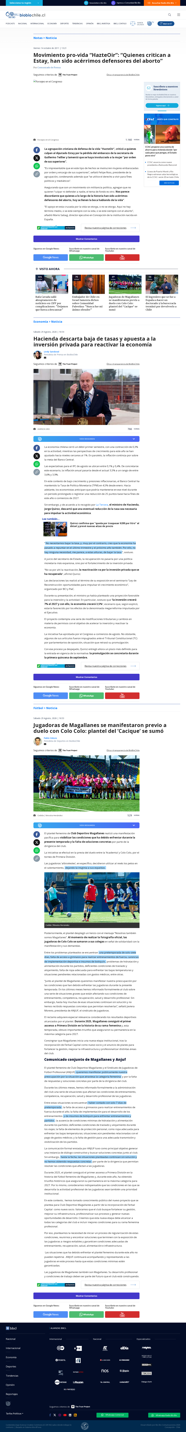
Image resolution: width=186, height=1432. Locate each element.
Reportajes (12, 1394)
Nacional (22, 23)
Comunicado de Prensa (49, 67)
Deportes (64, 23)
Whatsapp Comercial (114, 1414)
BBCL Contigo (120, 23)
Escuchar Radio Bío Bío (163, 3)
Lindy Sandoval (51, 351)
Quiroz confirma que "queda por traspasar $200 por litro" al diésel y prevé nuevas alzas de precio (104, 525)
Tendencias (77, 23)
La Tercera (102, 504)
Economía (52, 23)
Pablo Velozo (50, 738)
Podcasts (10, 23)
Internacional (37, 23)
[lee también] (56, 529)
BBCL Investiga (103, 23)
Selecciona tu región (20, 2)
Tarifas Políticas (14, 1413)
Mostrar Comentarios (86, 239)
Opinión (89, 23)
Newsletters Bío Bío (98, 3)
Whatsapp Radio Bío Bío (166, 1415)
